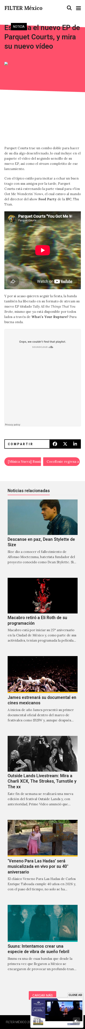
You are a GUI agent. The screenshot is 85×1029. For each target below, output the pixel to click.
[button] (69, 8)
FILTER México (23, 8)
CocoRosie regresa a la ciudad (63, 461)
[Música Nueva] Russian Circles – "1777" (24, 461)
